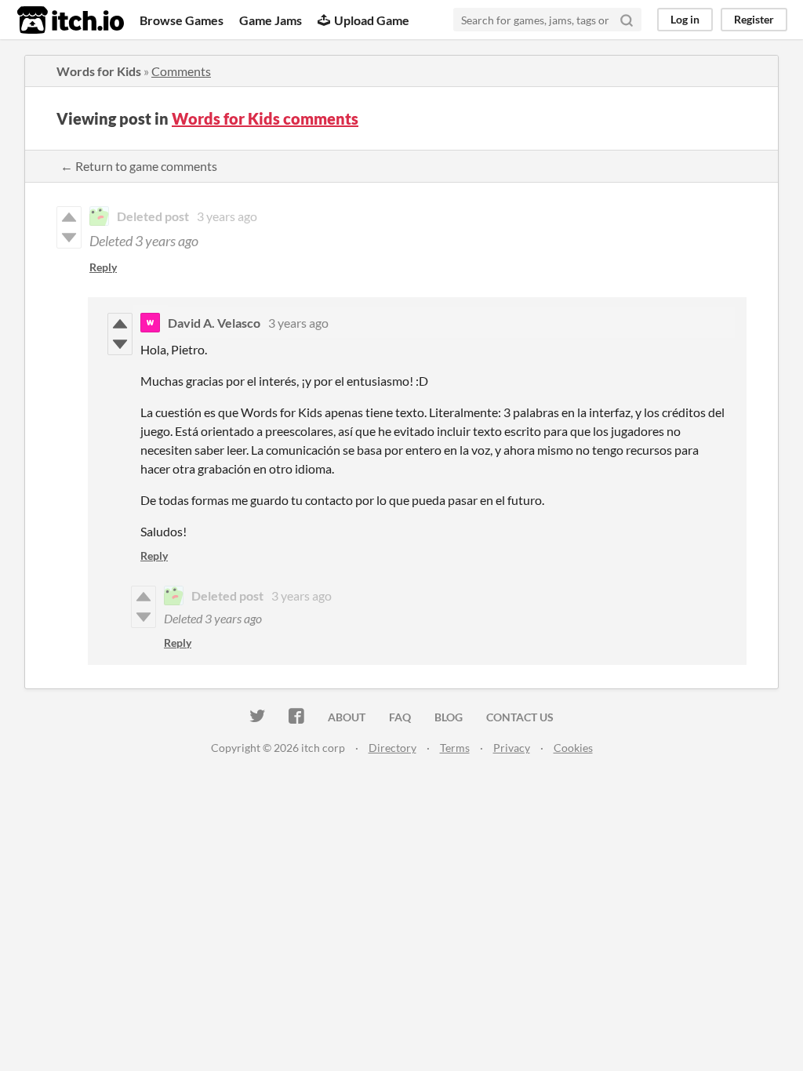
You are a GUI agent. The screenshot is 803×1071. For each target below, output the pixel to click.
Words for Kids (98, 71)
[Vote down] (120, 344)
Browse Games (181, 20)
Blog (448, 717)
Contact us (520, 717)
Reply (103, 267)
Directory (392, 747)
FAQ (400, 717)
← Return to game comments (138, 165)
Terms (455, 747)
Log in (684, 19)
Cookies (573, 747)
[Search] (626, 19)
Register (754, 19)
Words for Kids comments (265, 118)
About (346, 717)
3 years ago (227, 216)
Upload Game (371, 20)
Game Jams (270, 20)
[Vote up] (120, 324)
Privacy (511, 747)
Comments (181, 71)
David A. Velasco (214, 322)
